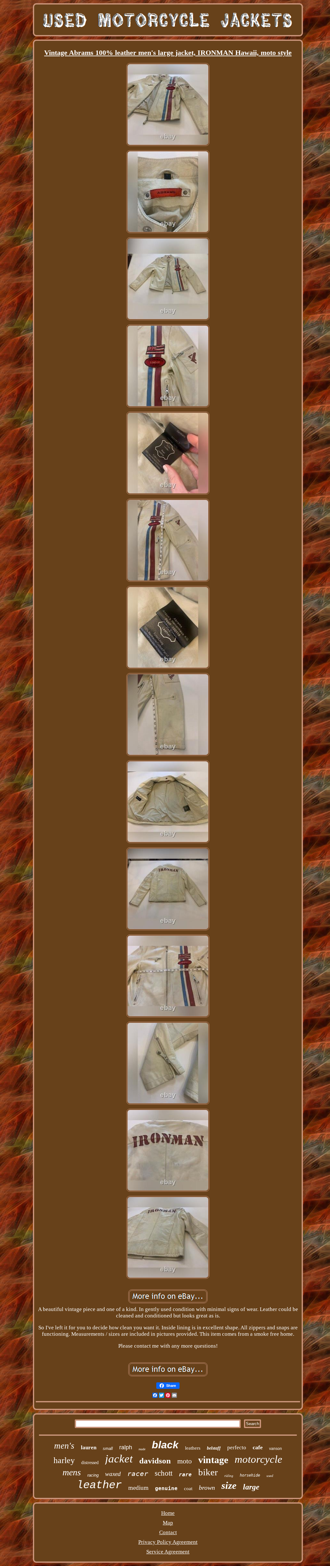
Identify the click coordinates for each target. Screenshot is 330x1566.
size (229, 1485)
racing (93, 1475)
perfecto (236, 1447)
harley (64, 1460)
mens (72, 1472)
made (142, 1449)
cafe (258, 1447)
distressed (90, 1462)
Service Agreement (167, 1552)
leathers (192, 1448)
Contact (168, 1532)
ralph (125, 1447)
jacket (119, 1458)
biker (208, 1472)
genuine (166, 1488)
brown (207, 1487)
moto (184, 1461)
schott (163, 1473)
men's (64, 1446)
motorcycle (258, 1459)
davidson (155, 1460)
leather (99, 1485)
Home (168, 1513)
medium (138, 1487)
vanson (275, 1448)
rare (185, 1474)
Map (168, 1523)
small (108, 1448)
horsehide (250, 1475)
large (251, 1487)
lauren (88, 1447)
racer (137, 1474)
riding (228, 1476)
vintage (213, 1459)
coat (188, 1488)
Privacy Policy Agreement (168, 1542)
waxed (113, 1473)
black (165, 1445)
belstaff (214, 1448)
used (270, 1476)
